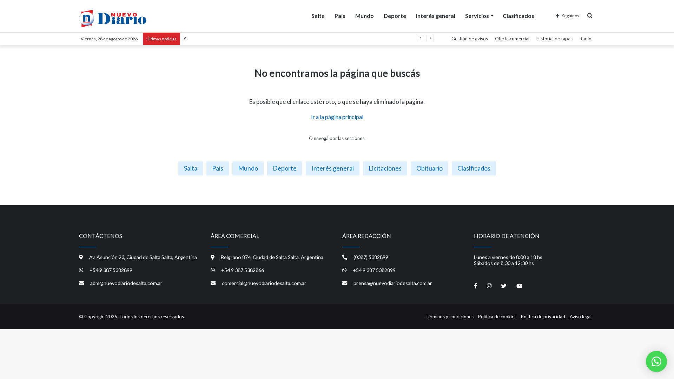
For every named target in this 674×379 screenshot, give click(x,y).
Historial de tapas (554, 38)
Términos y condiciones (449, 316)
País (340, 15)
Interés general (435, 15)
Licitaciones (385, 168)
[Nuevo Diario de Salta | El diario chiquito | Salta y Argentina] (112, 18)
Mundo (364, 15)
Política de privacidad (543, 316)
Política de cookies (497, 316)
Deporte (395, 15)
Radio (586, 38)
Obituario (429, 168)
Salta (318, 15)
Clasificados (518, 15)
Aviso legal (581, 316)
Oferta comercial (512, 38)
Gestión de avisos (469, 38)
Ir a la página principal (337, 116)
